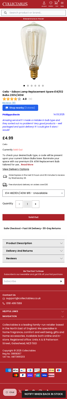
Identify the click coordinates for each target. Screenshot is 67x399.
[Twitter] (20, 391)
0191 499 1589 (14, 303)
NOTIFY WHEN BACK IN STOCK (44, 394)
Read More (27, 164)
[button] (56, 3)
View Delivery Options (15, 169)
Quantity (7, 203)
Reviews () (9, 103)
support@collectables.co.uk (23, 298)
